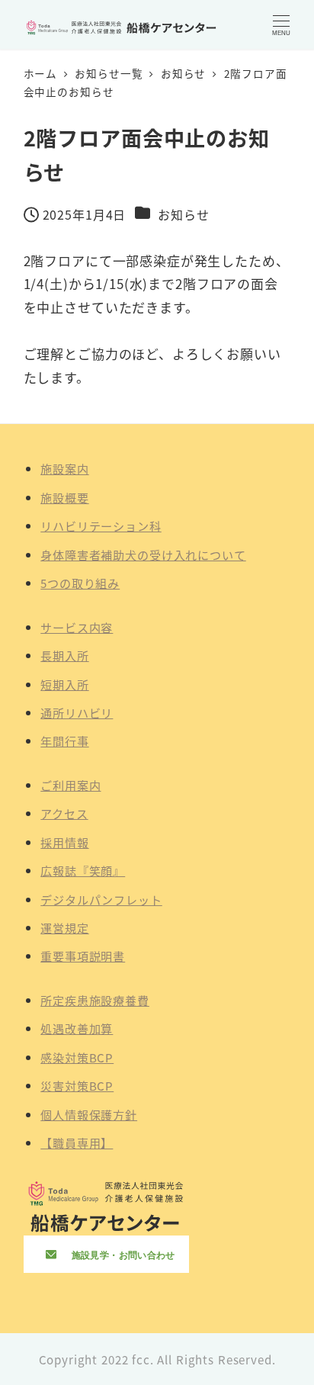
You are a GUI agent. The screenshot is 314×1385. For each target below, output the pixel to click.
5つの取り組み (80, 582)
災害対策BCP (77, 1085)
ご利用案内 (70, 784)
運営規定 (64, 927)
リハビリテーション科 (101, 525)
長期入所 (64, 655)
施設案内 (64, 468)
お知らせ (183, 214)
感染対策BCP (77, 1057)
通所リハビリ (76, 712)
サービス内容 (76, 627)
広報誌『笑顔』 (82, 870)
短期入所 (64, 684)
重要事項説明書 (82, 955)
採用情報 (64, 842)
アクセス (64, 813)
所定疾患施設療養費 (94, 999)
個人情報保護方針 (88, 1114)
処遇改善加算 (76, 1028)
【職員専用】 (76, 1142)
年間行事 (64, 740)
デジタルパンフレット (101, 899)
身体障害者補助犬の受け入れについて (142, 554)
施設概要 (64, 497)
